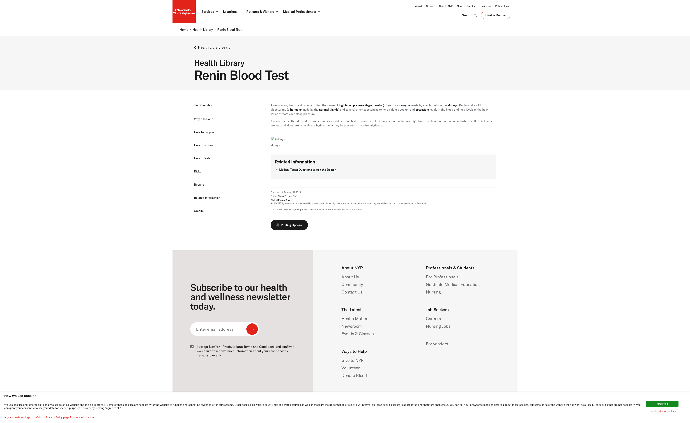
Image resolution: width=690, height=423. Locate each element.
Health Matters (355, 318)
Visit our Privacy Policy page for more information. (65, 417)
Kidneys (275, 145)
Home (184, 30)
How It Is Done (203, 145)
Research (486, 6)
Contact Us (351, 292)
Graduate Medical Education (453, 284)
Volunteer (350, 367)
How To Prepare (204, 132)
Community (352, 284)
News (460, 6)
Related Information (207, 197)
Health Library (203, 30)
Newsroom (351, 326)
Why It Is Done (203, 119)
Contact (471, 6)
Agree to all (662, 403)
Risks (197, 171)
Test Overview (203, 105)
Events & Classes (357, 333)
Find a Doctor (495, 16)
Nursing (433, 292)
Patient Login (502, 6)
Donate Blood (354, 375)
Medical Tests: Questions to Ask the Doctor (307, 169)
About (418, 6)
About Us (350, 276)
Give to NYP (446, 6)
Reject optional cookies (662, 411)
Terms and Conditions (259, 347)
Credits (199, 211)
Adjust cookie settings (17, 417)
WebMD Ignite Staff (287, 196)
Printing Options (291, 225)
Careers (430, 6)
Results (199, 184)
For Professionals (442, 276)
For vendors (437, 343)
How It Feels (202, 158)
